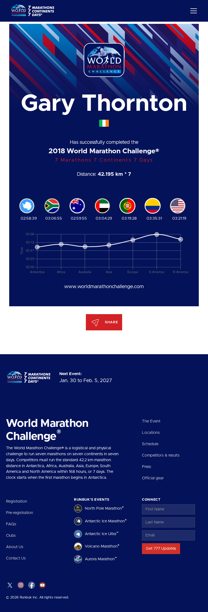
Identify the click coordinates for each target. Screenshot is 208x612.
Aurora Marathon (101, 558)
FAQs (11, 524)
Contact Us (16, 558)
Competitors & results (161, 455)
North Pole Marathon (104, 508)
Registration (16, 501)
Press (146, 467)
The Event (151, 421)
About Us (14, 547)
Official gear (153, 478)
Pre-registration (19, 513)
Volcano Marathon (102, 546)
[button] (192, 10)
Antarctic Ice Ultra (101, 533)
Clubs (11, 535)
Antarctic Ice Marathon (106, 521)
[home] (34, 11)
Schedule (150, 444)
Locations (151, 433)
